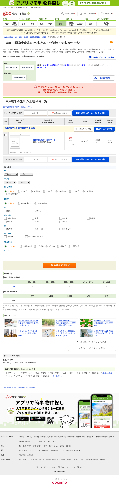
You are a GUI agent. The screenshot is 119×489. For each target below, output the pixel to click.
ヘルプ (53, 467)
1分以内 (24, 191)
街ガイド (70, 459)
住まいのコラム (79, 459)
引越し (25, 459)
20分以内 (89, 191)
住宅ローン (77, 450)
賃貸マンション (53, 446)
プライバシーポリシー (42, 467)
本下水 (37, 221)
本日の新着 (27, 246)
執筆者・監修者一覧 (92, 459)
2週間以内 (75, 246)
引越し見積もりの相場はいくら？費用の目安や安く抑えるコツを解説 (66, 333)
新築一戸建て (45, 450)
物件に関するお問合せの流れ (77, 437)
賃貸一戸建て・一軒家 (40, 446)
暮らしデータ (58, 376)
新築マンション (23, 450)
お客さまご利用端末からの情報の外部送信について (50, 437)
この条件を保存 (105, 78)
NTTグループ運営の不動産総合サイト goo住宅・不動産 (22, 7)
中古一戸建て (55, 450)
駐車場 (62, 446)
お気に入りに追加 (60, 113)
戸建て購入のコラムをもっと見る (93, 342)
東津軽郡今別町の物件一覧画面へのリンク (18, 107)
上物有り (38, 211)
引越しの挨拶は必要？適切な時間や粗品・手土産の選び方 (103, 333)
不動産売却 (22, 455)
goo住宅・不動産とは (25, 437)
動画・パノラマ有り (35, 236)
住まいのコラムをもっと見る (93, 348)
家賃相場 (68, 446)
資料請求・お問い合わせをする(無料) (91, 113)
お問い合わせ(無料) (105, 129)
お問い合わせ (61, 467)
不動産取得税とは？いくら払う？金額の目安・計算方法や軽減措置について (66, 323)
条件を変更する (19, 77)
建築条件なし (26, 203)
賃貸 (20, 446)
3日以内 (52, 246)
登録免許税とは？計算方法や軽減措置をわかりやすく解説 (103, 323)
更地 (8, 211)
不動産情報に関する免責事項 (26, 387)
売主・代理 (39, 229)
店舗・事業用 (27, 446)
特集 (20, 459)
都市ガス (65, 221)
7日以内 (63, 246)
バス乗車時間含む (13, 194)
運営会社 (79, 467)
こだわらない (13, 246)
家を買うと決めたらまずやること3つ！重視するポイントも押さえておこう (28, 323)
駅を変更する (27, 67)
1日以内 (40, 246)
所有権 (9, 229)
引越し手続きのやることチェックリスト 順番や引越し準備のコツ (28, 333)
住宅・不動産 (107, 373)
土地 (62, 450)
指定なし (11, 191)
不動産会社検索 (51, 459)
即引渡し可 (66, 229)
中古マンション (35, 450)
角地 (36, 218)
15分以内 (75, 191)
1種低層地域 (11, 218)
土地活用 (30, 455)
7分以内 (49, 191)
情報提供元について (10, 387)
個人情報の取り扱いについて (28, 441)
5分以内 (37, 191)
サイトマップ (71, 467)
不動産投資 (69, 450)
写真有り (10, 236)
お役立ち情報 (5, 459)
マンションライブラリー (36, 459)
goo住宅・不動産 (7, 436)
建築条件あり (43, 203)
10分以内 (62, 191)
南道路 (64, 218)
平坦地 (9, 221)
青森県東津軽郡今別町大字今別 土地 (19, 128)
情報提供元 (90, 437)
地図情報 (103, 459)
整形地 (92, 218)
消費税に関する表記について (47, 441)
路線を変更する (11, 67)
